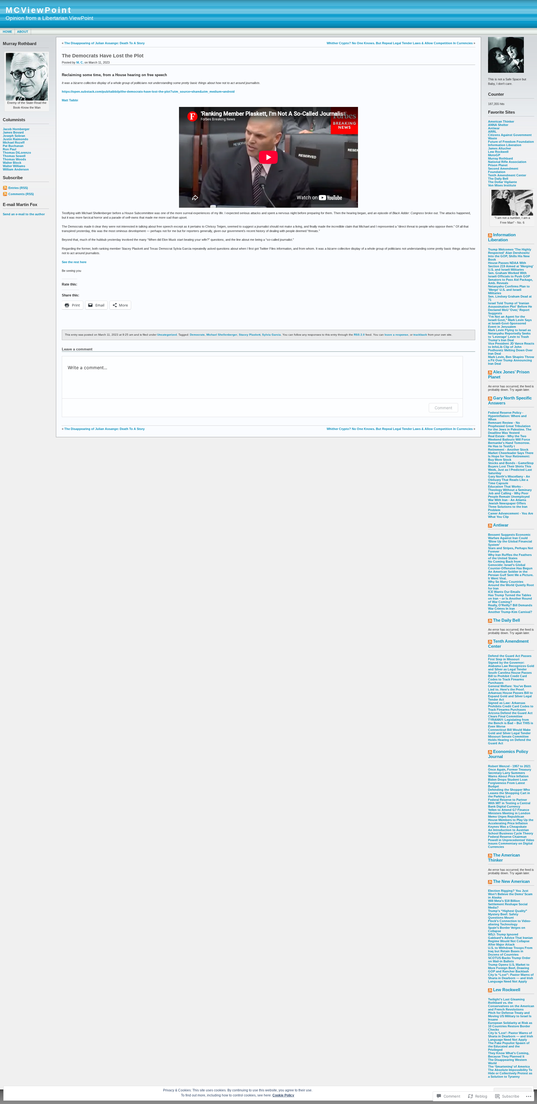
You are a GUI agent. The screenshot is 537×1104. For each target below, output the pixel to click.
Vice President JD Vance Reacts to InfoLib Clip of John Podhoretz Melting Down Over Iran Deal (511, 348)
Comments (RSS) (21, 194)
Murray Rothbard (500, 158)
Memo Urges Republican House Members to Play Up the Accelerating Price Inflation (510, 820)
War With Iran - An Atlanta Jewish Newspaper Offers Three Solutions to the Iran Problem (507, 505)
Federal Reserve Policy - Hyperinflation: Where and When (507, 416)
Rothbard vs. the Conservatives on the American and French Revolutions (511, 1006)
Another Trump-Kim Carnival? (510, 612)
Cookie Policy (283, 1095)
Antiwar (494, 128)
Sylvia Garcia (271, 334)
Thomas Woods (14, 159)
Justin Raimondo (15, 139)
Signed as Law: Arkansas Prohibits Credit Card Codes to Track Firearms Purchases (510, 706)
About (22, 31)
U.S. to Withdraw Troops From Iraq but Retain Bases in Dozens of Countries (510, 951)
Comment (443, 407)
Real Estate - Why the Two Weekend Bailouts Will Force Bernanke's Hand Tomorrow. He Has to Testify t (509, 441)
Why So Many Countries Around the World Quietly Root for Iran (511, 585)
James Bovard (13, 132)
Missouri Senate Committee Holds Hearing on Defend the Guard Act (509, 740)
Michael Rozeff (14, 142)
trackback (420, 334)
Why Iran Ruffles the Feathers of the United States (510, 556)
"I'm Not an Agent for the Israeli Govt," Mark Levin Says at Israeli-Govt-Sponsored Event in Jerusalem (510, 321)
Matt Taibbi (70, 100)
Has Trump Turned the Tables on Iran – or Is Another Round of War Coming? (510, 598)
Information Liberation (504, 145)
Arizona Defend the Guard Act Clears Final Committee (510, 714)
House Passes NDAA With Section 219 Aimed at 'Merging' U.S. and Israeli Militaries (511, 266)
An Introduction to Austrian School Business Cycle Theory (510, 831)
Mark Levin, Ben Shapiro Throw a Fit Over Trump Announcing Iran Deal (511, 360)
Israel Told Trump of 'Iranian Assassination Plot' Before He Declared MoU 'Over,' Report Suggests (510, 308)
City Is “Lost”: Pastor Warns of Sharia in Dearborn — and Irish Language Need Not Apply (511, 978)
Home (7, 31)
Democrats (197, 334)
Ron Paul (9, 149)
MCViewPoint (39, 10)
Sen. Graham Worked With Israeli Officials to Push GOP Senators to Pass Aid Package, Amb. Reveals (510, 278)
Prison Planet (498, 165)
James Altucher (499, 148)
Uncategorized (167, 334)
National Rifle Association (507, 161)
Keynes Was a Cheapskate (507, 826)
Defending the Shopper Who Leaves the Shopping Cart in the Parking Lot (509, 793)
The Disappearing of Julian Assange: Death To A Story (104, 43)
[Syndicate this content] (490, 235)
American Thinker (501, 121)
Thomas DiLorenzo (17, 152)
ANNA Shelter (498, 125)
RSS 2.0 (359, 334)
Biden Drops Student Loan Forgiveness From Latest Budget (507, 783)
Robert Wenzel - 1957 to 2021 (509, 766)
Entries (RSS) (18, 188)
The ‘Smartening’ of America (509, 1066)
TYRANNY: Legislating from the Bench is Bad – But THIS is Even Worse (510, 723)
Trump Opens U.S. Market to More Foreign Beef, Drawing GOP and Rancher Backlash (508, 968)
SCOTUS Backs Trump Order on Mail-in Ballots (509, 959)
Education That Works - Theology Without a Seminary (510, 488)
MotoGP (494, 155)
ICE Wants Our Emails (504, 591)
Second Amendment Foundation (503, 170)
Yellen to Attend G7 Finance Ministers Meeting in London (509, 811)
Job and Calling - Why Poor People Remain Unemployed (509, 495)
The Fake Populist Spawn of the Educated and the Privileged (508, 1046)
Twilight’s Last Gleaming (506, 999)
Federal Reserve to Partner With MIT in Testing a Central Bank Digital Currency (509, 803)
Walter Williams (14, 166)
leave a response (396, 334)
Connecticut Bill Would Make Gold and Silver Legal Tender (509, 731)
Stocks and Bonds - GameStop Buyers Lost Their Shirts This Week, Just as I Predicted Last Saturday (511, 468)
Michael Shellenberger (221, 334)
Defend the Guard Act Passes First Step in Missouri (509, 657)
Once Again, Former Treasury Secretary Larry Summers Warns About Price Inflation (509, 773)
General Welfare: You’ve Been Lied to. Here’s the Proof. (509, 687)
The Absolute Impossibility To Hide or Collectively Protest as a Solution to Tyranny (510, 1073)
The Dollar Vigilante (502, 182)
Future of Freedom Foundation (511, 141)
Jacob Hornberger (16, 129)
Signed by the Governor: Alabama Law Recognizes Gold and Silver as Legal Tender (511, 666)
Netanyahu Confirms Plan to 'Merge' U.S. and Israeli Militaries (509, 290)
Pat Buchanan (13, 146)
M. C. (80, 62)
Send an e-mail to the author (24, 214)
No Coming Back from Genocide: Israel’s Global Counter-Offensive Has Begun (510, 565)
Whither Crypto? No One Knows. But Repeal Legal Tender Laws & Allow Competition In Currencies (400, 43)
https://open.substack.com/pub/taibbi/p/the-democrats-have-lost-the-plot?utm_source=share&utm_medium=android (148, 91)
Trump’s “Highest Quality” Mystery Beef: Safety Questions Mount (507, 914)
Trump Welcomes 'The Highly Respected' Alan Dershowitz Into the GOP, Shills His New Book (509, 254)
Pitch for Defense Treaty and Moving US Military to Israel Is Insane (509, 1016)
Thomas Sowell (14, 156)
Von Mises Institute (502, 185)
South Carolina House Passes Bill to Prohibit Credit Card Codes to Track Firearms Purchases (510, 677)
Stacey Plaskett (249, 334)
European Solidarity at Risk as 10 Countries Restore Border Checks (510, 1026)
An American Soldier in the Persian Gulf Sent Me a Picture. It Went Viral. (510, 575)
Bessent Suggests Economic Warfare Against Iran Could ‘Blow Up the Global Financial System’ (510, 539)
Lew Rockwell (498, 151)
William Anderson (16, 169)
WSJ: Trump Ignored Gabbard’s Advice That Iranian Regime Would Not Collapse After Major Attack (510, 939)
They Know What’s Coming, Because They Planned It (508, 1054)
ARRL (492, 131)
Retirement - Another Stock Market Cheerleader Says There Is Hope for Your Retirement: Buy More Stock (510, 454)
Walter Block (12, 162)
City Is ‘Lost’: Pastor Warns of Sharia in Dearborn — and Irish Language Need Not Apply (510, 1036)
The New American (511, 881)
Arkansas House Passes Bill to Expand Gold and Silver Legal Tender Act (510, 696)
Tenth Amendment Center (507, 175)
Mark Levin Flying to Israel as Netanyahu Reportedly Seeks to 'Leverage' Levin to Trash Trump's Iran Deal (509, 335)
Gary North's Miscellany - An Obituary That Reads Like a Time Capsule (509, 480)
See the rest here (74, 262)
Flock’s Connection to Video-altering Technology (509, 922)
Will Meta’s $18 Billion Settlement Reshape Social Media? (507, 904)
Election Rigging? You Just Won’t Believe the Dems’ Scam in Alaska (510, 894)
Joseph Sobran (14, 135)
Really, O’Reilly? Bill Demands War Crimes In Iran (510, 607)
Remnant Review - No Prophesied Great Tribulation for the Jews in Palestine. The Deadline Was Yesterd (509, 427)
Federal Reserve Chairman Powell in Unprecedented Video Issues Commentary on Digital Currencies (511, 841)
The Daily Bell (498, 178)
